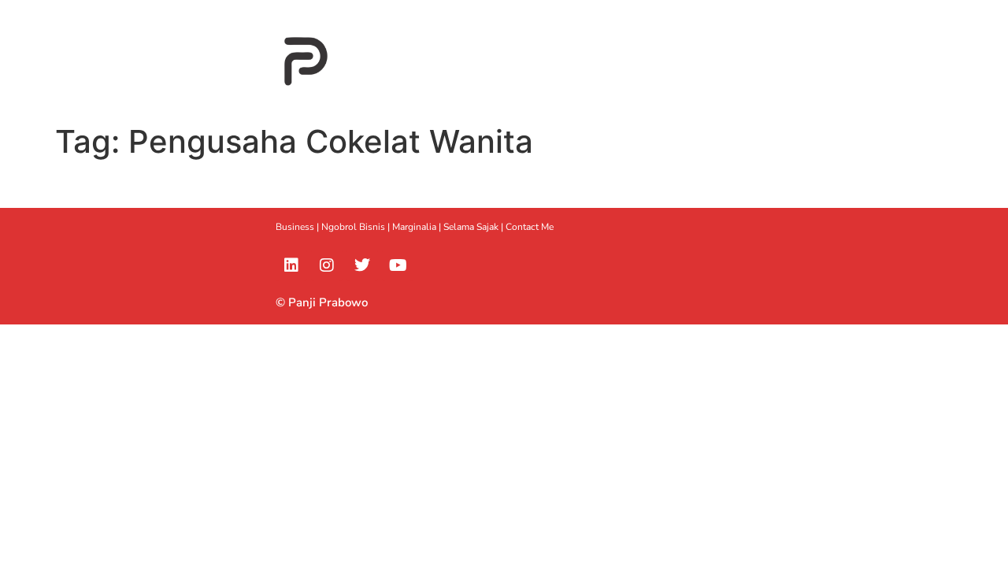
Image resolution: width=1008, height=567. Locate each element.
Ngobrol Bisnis (353, 226)
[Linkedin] (291, 265)
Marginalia (414, 226)
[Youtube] (397, 265)
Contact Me (530, 226)
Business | (298, 226)
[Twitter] (362, 265)
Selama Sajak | (474, 226)
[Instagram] (327, 265)
